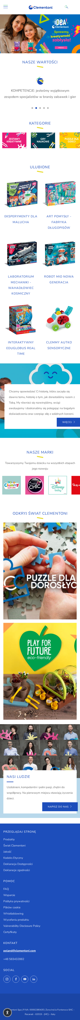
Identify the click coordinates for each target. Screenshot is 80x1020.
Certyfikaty (10, 932)
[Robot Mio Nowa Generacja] (59, 254)
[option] (40, 33)
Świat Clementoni (14, 845)
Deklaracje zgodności (16, 870)
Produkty (9, 839)
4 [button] (44, 50)
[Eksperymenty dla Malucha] (21, 194)
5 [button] (48, 50)
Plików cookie (11, 907)
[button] (7, 1012)
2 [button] (36, 50)
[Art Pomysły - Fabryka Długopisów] (59, 194)
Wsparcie (9, 895)
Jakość (7, 852)
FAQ (6, 889)
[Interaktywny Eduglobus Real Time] (21, 320)
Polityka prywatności (16, 901)
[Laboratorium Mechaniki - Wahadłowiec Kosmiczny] (21, 254)
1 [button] (32, 50)
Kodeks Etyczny (13, 858)
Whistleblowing (13, 913)
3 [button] (40, 50)
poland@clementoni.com (19, 951)
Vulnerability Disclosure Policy (21, 926)
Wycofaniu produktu (16, 920)
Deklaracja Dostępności (18, 864)
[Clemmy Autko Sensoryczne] (59, 320)
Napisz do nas (58, 806)
